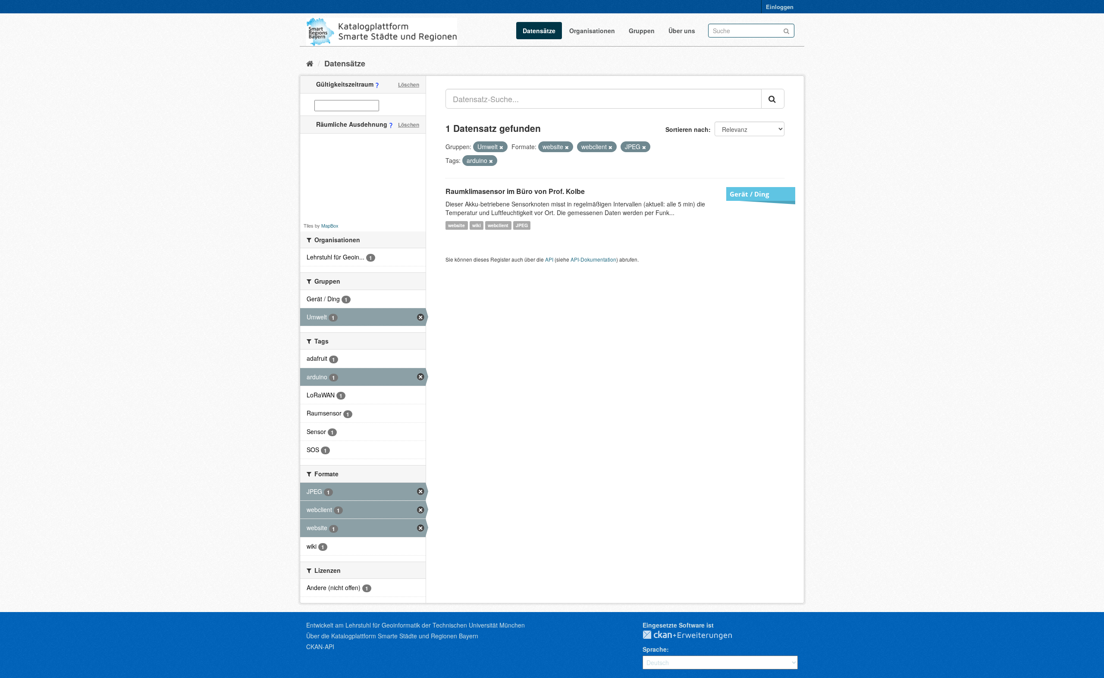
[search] (772, 99)
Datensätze (539, 30)
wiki (476, 225)
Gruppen (642, 30)
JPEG (522, 225)
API (549, 259)
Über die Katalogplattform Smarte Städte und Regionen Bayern (392, 635)
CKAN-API (320, 646)
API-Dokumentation (593, 259)
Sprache (655, 649)
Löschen (408, 84)
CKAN (694, 635)
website (456, 225)
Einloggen (780, 7)
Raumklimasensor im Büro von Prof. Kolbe (515, 191)
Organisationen (592, 30)
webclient (498, 225)
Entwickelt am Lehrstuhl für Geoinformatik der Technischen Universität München (415, 625)
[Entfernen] (501, 147)
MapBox (330, 225)
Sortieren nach (687, 129)
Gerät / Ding (749, 194)
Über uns (681, 30)
